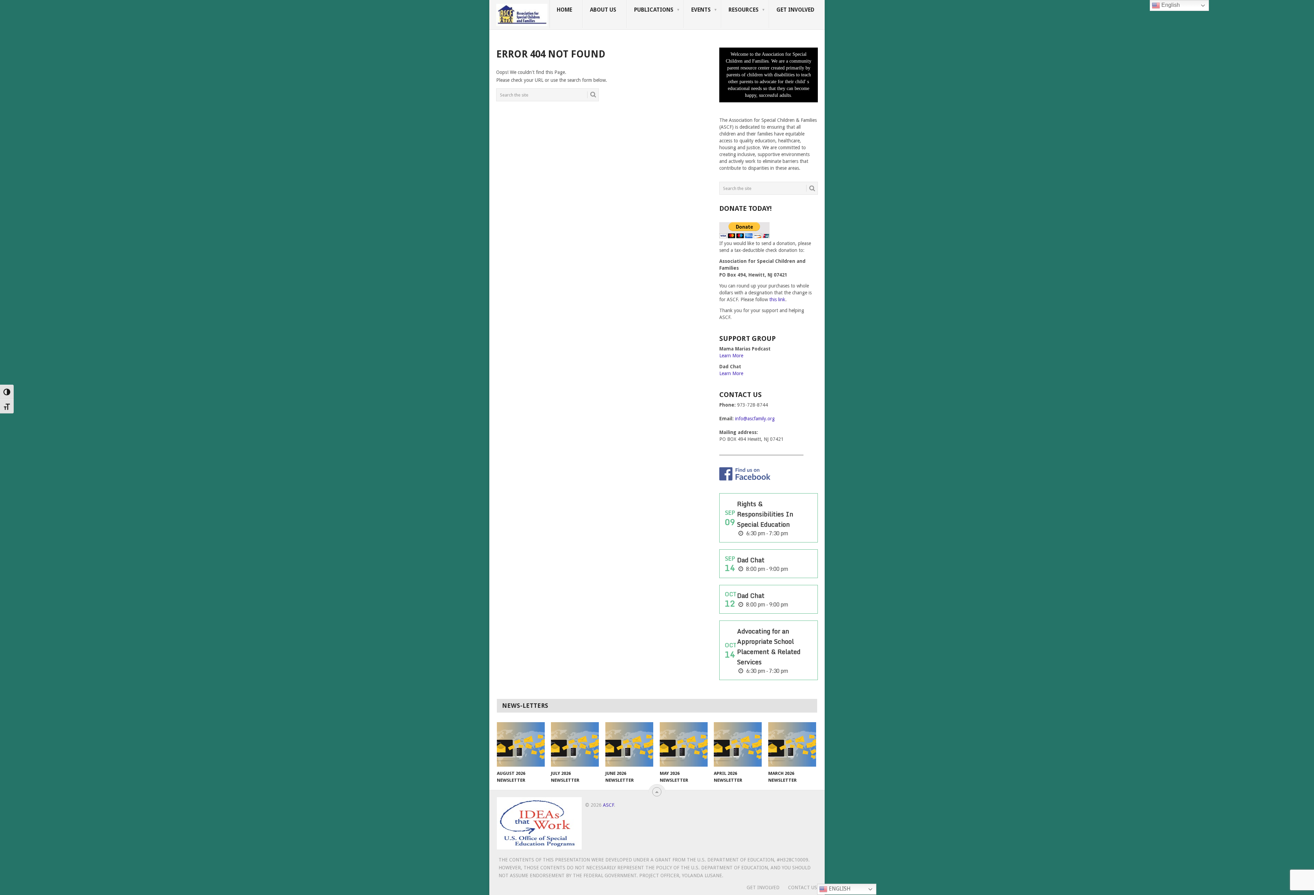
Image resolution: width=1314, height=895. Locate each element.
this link (777, 299)
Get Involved (795, 10)
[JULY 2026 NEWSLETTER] (575, 744)
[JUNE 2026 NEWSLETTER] (629, 744)
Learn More (731, 355)
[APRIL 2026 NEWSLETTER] (738, 744)
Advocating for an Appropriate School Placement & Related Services (768, 646)
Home (564, 10)
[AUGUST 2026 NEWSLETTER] (521, 744)
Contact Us (802, 887)
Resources (744, 10)
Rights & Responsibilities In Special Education (765, 514)
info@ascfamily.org (755, 418)
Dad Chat (750, 560)
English (839, 888)
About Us (603, 10)
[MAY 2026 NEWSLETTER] (684, 744)
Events (701, 10)
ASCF (608, 805)
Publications (653, 10)
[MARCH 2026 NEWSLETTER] (792, 744)
